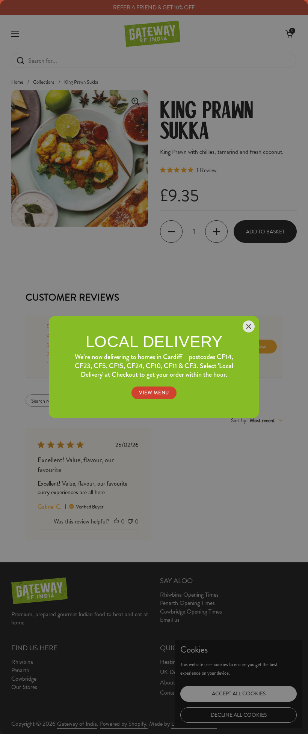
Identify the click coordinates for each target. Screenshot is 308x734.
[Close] (249, 326)
